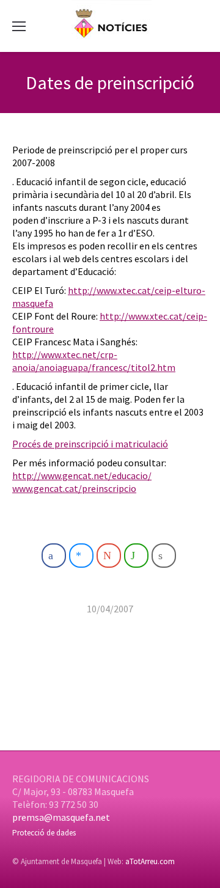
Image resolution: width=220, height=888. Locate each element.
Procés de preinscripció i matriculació (90, 444)
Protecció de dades (44, 832)
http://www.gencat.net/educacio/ (82, 475)
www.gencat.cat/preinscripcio (74, 488)
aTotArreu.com (150, 861)
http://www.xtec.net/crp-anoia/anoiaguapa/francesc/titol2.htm (93, 360)
